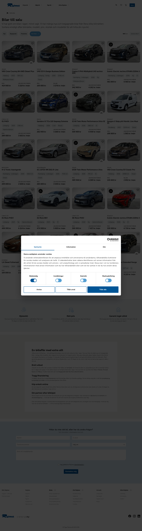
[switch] (58, 280)
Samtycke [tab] (38, 247)
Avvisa (39, 290)
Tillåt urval (71, 290)
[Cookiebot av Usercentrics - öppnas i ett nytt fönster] (108, 239)
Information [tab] (71, 247)
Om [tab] (104, 247)
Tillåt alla (102, 290)
